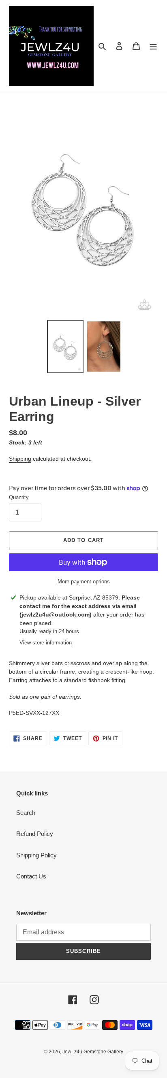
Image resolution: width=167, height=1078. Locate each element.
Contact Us (31, 876)
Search (25, 812)
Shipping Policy (36, 855)
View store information (45, 643)
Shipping (20, 458)
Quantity (19, 497)
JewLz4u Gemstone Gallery (92, 1052)
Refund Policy (34, 833)
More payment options (84, 581)
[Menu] (153, 46)
